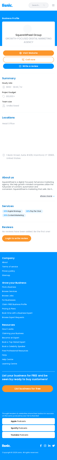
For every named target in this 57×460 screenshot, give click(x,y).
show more (46, 196)
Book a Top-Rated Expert (13, 342)
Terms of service (10, 266)
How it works (8, 329)
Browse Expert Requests (13, 317)
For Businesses (9, 300)
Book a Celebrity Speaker (13, 346)
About (5, 262)
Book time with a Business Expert (17, 313)
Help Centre (7, 359)
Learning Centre (9, 363)
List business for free (28, 388)
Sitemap (6, 275)
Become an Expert (10, 337)
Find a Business (9, 287)
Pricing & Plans (9, 308)
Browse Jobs (8, 295)
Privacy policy (8, 271)
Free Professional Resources (15, 350)
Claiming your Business (13, 333)
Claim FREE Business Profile (14, 304)
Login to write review (16, 238)
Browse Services (9, 291)
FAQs (4, 355)
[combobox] (32, 5)
